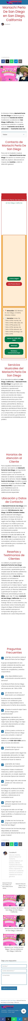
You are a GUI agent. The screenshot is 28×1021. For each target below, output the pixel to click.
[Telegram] (16, 61)
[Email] (20, 61)
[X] (7, 61)
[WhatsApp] (12, 61)
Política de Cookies (13, 1010)
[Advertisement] (14, 40)
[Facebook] (3, 61)
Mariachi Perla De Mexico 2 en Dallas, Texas (21, 885)
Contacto (4, 1010)
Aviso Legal (11, 1012)
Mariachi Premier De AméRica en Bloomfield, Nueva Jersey (7, 885)
